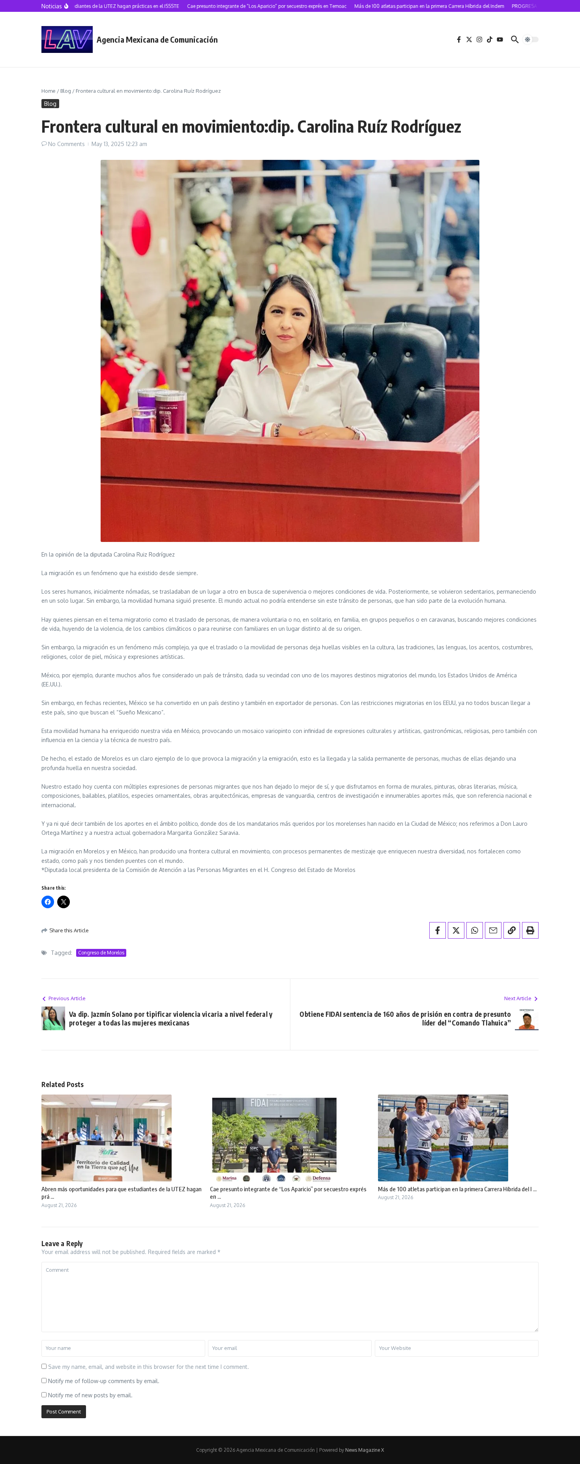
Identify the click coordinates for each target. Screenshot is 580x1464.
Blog (65, 91)
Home (48, 91)
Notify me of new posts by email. (90, 1395)
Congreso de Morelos (101, 953)
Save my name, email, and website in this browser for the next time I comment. (148, 1366)
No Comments (66, 144)
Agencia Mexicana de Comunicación (157, 39)
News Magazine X (364, 1450)
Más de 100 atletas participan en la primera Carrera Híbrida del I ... (457, 1188)
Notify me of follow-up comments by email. (103, 1381)
